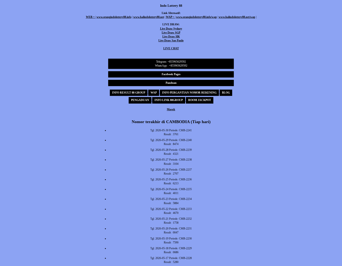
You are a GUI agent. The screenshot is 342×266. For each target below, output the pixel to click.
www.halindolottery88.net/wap (237, 17)
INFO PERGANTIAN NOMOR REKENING (189, 92)
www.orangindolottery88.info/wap (196, 17)
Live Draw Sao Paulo (171, 40)
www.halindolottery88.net (148, 17)
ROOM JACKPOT (199, 100)
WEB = (90, 17)
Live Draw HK (171, 36)
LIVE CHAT (171, 48)
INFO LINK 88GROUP (168, 100)
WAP (154, 92)
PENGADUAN (140, 100)
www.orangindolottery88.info (114, 17)
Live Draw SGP (171, 32)
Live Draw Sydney (171, 28)
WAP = (170, 17)
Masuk (171, 109)
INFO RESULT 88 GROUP (128, 92)
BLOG (226, 92)
